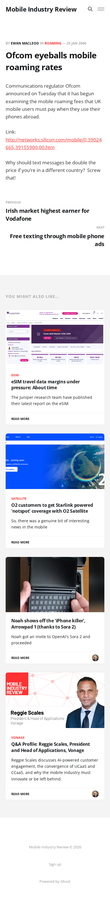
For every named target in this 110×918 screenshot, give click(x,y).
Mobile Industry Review (41, 9)
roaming (53, 43)
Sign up (55, 864)
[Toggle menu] (101, 9)
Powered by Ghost (55, 881)
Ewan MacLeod (25, 43)
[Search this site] (90, 9)
